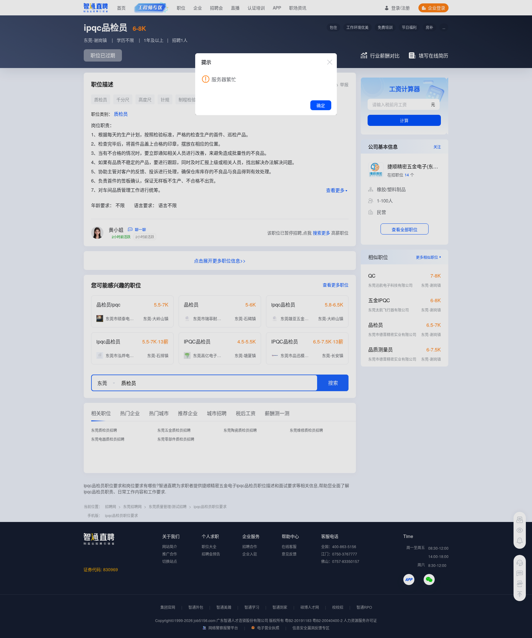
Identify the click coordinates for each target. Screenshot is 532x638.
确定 (320, 105)
